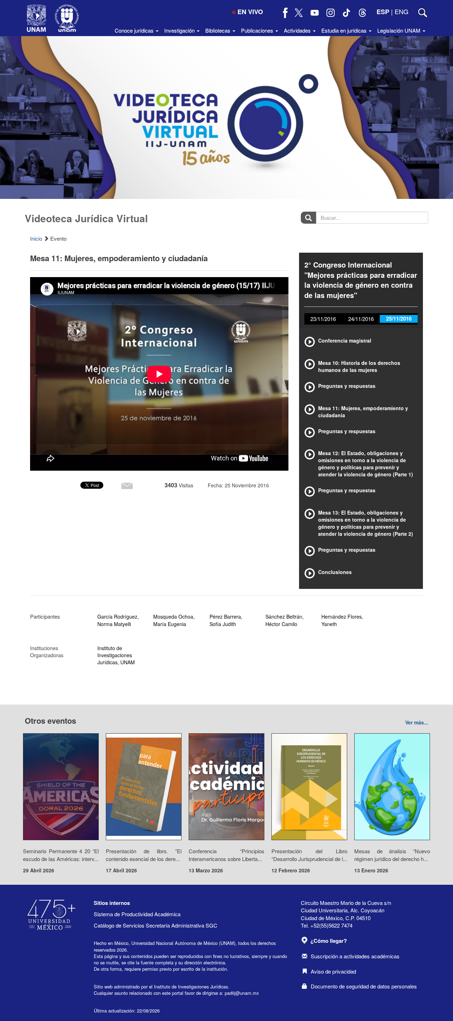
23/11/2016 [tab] (323, 318)
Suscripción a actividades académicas (355, 956)
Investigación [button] (180, 30)
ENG (401, 11)
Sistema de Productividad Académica (137, 914)
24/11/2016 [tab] (361, 318)
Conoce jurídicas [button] (135, 30)
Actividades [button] (298, 30)
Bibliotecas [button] (218, 30)
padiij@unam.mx (242, 993)
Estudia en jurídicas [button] (344, 30)
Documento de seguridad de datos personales (364, 986)
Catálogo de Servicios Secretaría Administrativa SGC (155, 925)
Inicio (36, 238)
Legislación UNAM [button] (399, 30)
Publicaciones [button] (258, 30)
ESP (383, 11)
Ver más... (416, 722)
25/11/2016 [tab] (399, 318)
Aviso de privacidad (333, 971)
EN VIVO (250, 11)
